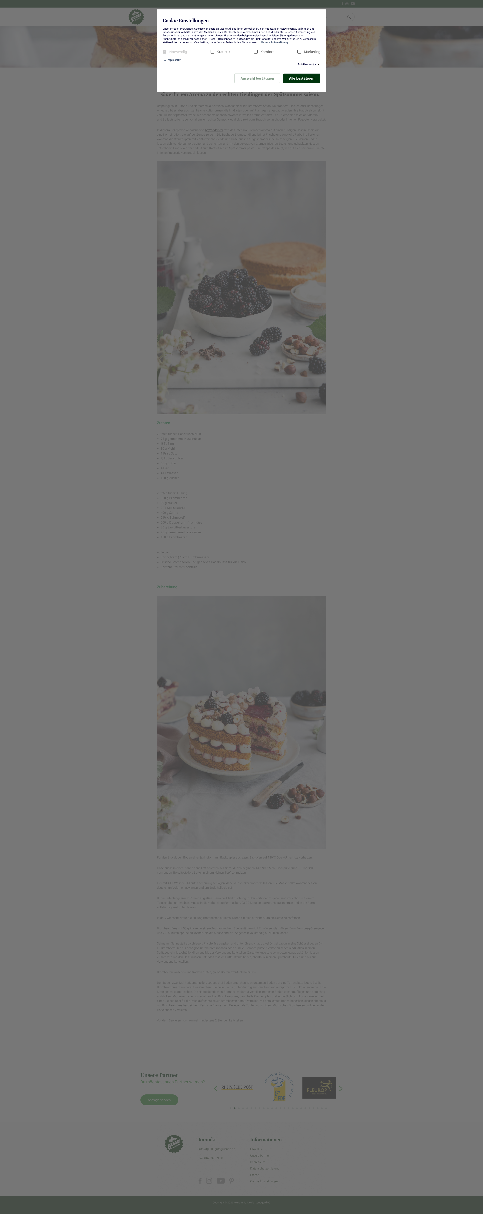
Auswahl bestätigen (257, 78)
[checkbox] (164, 52)
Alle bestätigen (302, 78)
